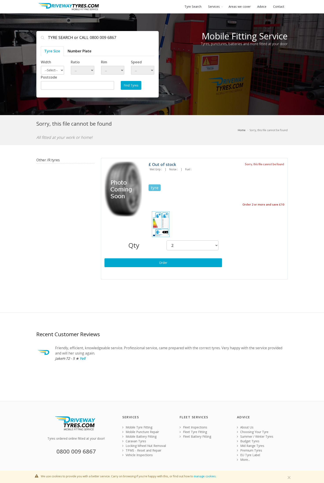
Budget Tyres (249, 441)
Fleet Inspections (194, 427)
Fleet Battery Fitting (196, 436)
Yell (82, 358)
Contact (278, 6)
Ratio (75, 62)
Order (163, 263)
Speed (136, 62)
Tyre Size (52, 51)
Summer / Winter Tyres (256, 436)
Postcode (49, 77)
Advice (261, 6)
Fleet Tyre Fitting (194, 432)
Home (242, 130)
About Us (246, 427)
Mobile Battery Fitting (140, 436)
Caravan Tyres (135, 441)
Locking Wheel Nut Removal (145, 446)
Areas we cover (240, 6)
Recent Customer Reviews (68, 334)
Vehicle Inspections (139, 455)
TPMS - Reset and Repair (143, 450)
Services (214, 6)
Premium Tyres (250, 450)
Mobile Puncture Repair (142, 432)
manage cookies (205, 476)
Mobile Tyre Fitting (138, 427)
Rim (104, 62)
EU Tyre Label (249, 455)
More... (244, 459)
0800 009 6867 (103, 37)
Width (46, 62)
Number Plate (79, 51)
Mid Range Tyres (251, 446)
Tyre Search (192, 6)
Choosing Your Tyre (253, 432)
